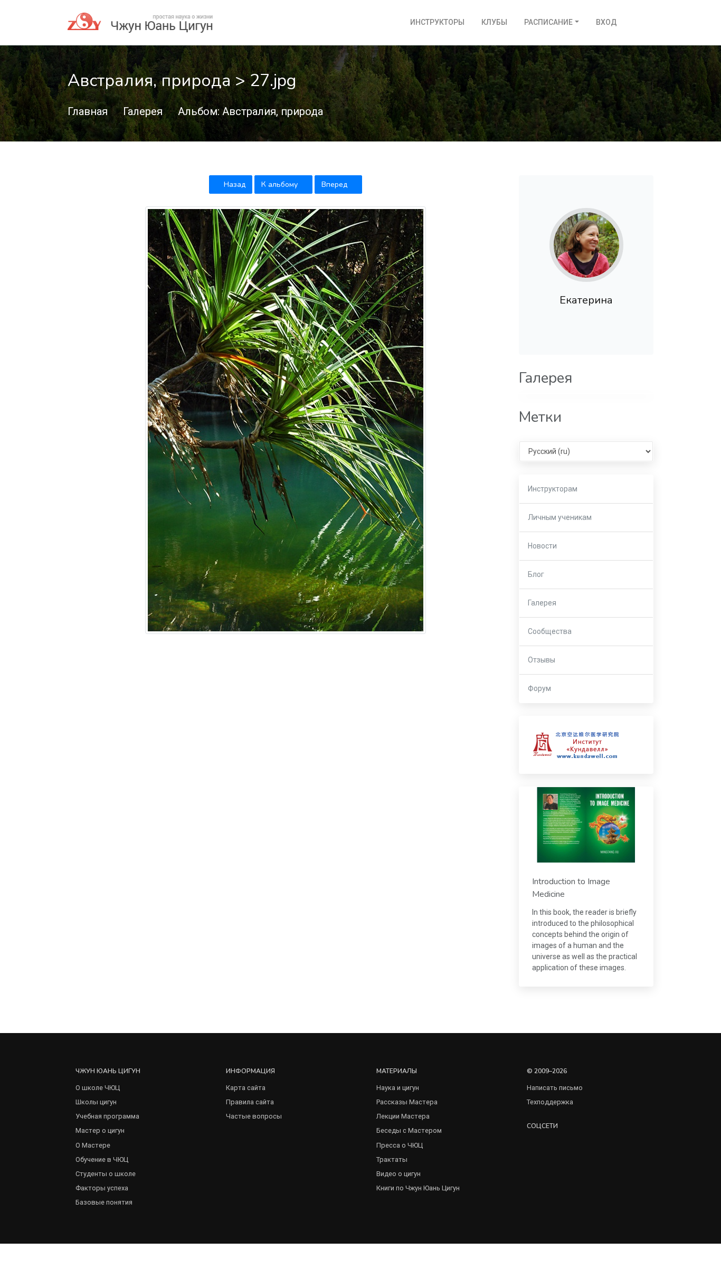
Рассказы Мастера (407, 1102)
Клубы (494, 22)
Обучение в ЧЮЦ (101, 1159)
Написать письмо (555, 1088)
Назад (233, 184)
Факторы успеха (101, 1188)
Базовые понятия (103, 1202)
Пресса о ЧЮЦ (399, 1145)
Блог (536, 574)
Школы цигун (96, 1102)
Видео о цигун (398, 1174)
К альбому (280, 184)
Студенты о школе (105, 1174)
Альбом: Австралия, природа (250, 111)
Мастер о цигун (100, 1130)
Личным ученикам (560, 517)
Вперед (335, 184)
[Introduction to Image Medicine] (586, 824)
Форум (539, 688)
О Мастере (92, 1145)
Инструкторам (552, 489)
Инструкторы (437, 22)
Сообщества (550, 631)
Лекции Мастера (403, 1116)
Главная (88, 111)
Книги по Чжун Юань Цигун (418, 1188)
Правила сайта (250, 1102)
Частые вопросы (254, 1116)
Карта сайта (245, 1088)
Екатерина (586, 300)
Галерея (143, 111)
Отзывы (541, 660)
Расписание (548, 22)
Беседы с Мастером (409, 1130)
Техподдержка (550, 1102)
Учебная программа (107, 1116)
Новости (542, 546)
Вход (606, 22)
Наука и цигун (397, 1088)
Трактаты (391, 1159)
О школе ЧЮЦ (97, 1088)
